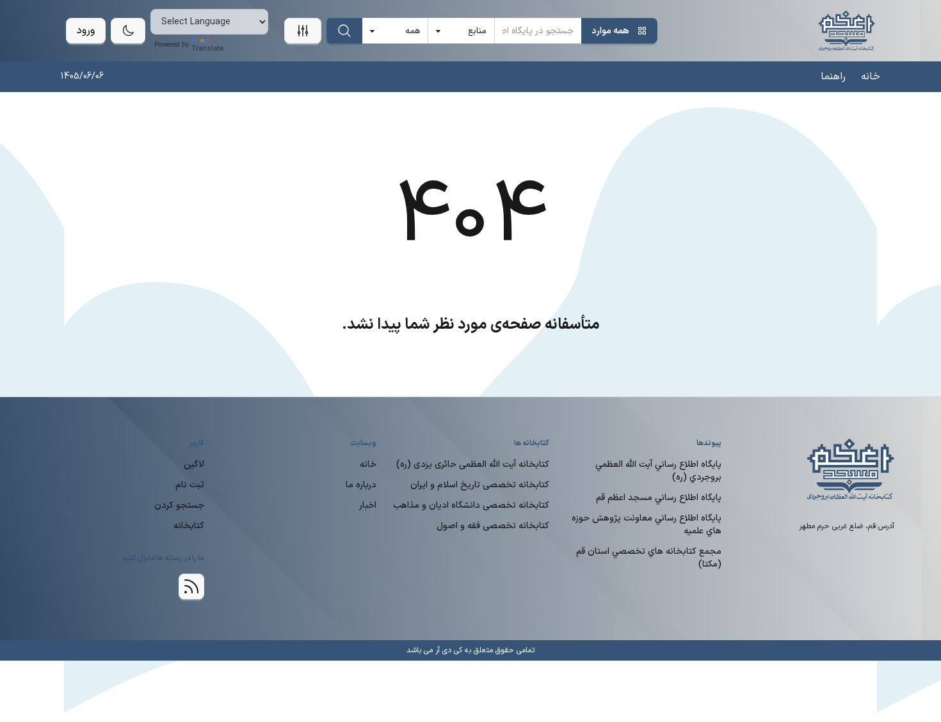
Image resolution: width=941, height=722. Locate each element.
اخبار (367, 505)
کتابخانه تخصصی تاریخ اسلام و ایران (479, 485)
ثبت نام (189, 485)
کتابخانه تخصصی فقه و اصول (493, 526)
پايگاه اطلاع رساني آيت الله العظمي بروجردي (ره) (658, 471)
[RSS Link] (191, 586)
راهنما (833, 76)
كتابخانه (188, 526)
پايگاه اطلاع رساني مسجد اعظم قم (658, 498)
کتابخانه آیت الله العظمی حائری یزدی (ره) (472, 464)
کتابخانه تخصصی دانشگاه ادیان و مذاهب (471, 505)
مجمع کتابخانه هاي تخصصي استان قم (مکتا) (648, 558)
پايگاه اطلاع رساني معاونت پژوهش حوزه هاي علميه (646, 525)
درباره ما (361, 485)
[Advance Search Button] (302, 30)
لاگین (194, 464)
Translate (207, 48)
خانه (870, 76)
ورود (86, 30)
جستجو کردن (179, 505)
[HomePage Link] (846, 30)
